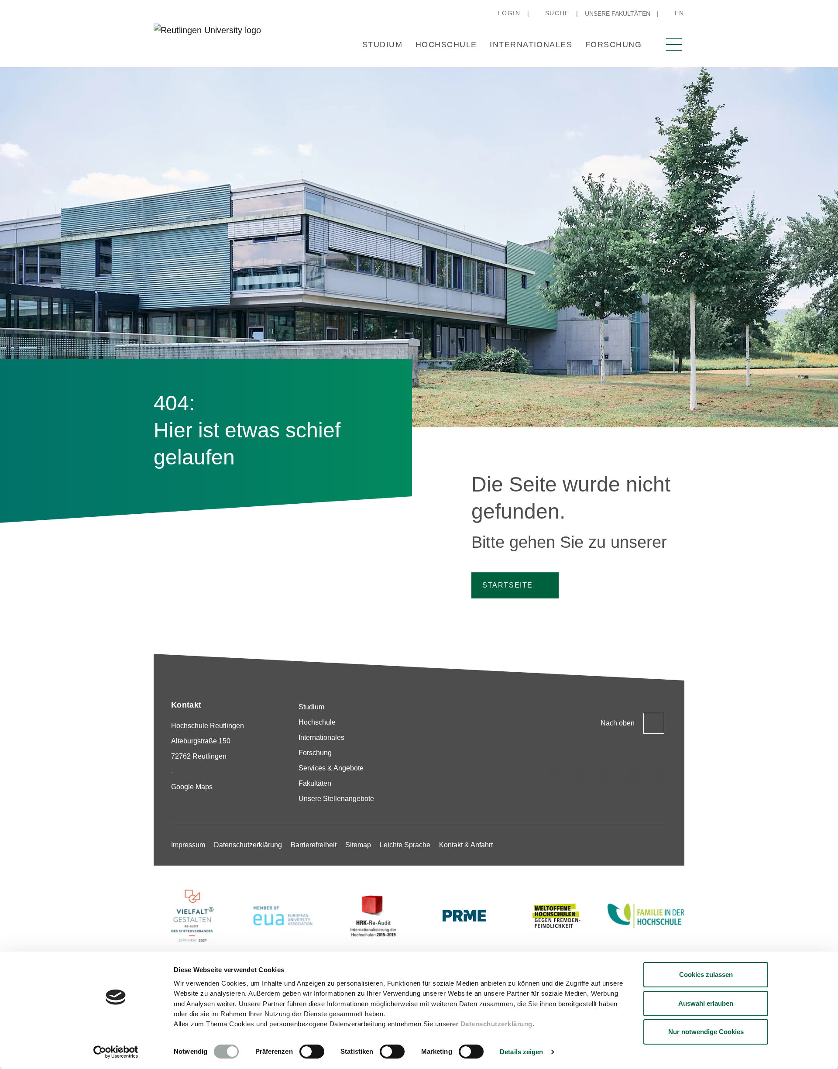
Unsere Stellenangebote (336, 798)
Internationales (531, 44)
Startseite (507, 585)
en (679, 13)
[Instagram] (553, 776)
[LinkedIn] (607, 776)
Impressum (188, 845)
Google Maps (192, 787)
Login (509, 13)
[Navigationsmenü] (673, 44)
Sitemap (358, 845)
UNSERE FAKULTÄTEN (617, 13)
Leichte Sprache (405, 845)
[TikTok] (580, 776)
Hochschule (446, 44)
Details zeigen (521, 1051)
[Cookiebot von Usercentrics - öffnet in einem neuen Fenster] (116, 1052)
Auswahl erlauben (705, 1003)
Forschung (613, 44)
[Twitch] (633, 776)
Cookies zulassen (706, 974)
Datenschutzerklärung (496, 1024)
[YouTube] (660, 776)
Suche (557, 13)
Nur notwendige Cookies (706, 1031)
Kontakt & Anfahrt (466, 845)
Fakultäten (315, 783)
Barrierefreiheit (314, 845)
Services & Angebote (331, 768)
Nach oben (618, 723)
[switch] (311, 1052)
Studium (382, 44)
